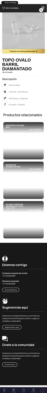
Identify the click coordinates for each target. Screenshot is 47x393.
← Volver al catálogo (10, 3)
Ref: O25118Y (35, 169)
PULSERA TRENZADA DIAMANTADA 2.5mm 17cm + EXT (14, 206)
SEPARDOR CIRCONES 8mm (15, 126)
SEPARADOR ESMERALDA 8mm (13, 166)
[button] (41, 10)
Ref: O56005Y (35, 210)
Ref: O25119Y (35, 129)
